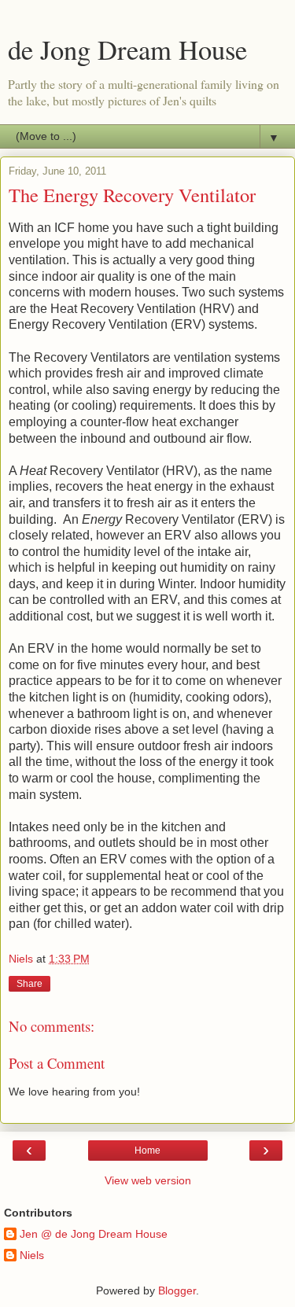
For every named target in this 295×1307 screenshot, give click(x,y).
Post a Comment (57, 1063)
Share (29, 983)
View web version (148, 1180)
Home (147, 1150)
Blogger (177, 1290)
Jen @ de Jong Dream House (94, 1234)
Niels (32, 1255)
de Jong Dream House (127, 49)
